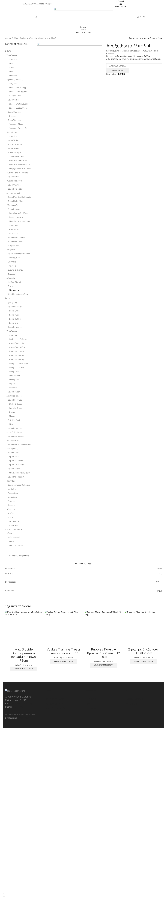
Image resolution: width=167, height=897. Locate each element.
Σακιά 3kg (13, 323)
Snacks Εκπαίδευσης (18, 92)
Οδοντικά (12, 262)
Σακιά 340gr (14, 311)
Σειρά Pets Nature (15, 189)
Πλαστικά (12, 266)
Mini (11, 63)
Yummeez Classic (16, 124)
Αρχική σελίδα (11, 38)
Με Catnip (12, 489)
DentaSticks (12, 132)
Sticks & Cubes (15, 404)
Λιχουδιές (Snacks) (15, 79)
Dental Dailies (15, 96)
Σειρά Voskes (13, 100)
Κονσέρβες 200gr (16, 351)
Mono (11, 71)
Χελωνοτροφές (14, 537)
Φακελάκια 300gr (17, 347)
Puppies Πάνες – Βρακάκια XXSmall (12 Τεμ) (103, 653)
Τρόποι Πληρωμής (134, 699)
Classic (12, 67)
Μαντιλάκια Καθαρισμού (19, 221)
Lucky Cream (14, 371)
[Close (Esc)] (3, 893)
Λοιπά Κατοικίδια (83, 32)
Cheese (12, 116)
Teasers (11, 505)
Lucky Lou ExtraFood (18, 367)
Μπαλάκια (12, 497)
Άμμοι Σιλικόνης (16, 460)
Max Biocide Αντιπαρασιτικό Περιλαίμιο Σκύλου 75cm (24, 654)
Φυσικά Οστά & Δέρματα (17, 173)
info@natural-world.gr (22, 703)
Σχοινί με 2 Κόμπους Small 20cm (143, 651)
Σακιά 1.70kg (15, 319)
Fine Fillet (13, 388)
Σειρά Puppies (14, 209)
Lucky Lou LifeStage (18, 339)
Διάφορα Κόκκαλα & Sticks (20, 168)
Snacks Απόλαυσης (17, 87)
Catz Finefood (14, 375)
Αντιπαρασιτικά (13, 193)
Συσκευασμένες (16, 545)
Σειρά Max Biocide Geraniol (19, 197)
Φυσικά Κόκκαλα (16, 156)
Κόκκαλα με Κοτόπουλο (19, 164)
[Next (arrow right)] (4, 896)
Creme (12, 412)
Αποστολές (131, 703)
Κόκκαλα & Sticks (14, 144)
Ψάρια (9, 533)
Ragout (12, 384)
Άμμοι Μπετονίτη (16, 465)
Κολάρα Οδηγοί (14, 282)
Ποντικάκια (13, 493)
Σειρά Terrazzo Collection (19, 254)
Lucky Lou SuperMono (18, 363)
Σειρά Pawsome (15, 327)
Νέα (120, 4)
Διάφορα (11, 274)
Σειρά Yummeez (15, 120)
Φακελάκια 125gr (17, 343)
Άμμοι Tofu (14, 456)
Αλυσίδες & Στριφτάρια (18, 294)
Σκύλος (83, 27)
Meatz (11, 424)
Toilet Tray (13, 225)
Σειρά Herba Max (15, 201)
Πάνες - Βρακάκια (17, 217)
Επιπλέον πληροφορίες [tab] (84, 564)
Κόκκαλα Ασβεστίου (18, 160)
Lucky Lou (12, 335)
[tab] (83, 563)
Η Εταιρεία (120, 1)
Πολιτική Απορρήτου (55, 699)
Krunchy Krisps (15, 408)
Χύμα (11, 541)
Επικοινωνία (120, 6)
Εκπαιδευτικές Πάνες (18, 213)
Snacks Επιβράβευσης (18, 104)
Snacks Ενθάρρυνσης (18, 108)
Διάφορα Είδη (13, 245)
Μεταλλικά (51, 38)
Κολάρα (11, 513)
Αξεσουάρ (33, 38)
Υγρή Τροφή (12, 55)
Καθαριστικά (14, 229)
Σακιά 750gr (14, 315)
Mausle (12, 416)
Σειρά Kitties (13, 452)
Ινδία (159, 591)
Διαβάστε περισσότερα (23, 669)
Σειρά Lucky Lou (15, 307)
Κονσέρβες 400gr (17, 355)
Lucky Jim (12, 59)
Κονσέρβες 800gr (17, 359)
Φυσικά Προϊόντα (14, 181)
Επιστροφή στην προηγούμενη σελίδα (145, 38)
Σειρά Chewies (14, 112)
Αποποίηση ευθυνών (55, 708)
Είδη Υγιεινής (12, 205)
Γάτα (83, 30)
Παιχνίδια (11, 249)
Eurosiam (125, 51)
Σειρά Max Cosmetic (16, 237)
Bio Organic (14, 379)
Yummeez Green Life (18, 128)
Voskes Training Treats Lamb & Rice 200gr (63, 651)
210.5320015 (18, 707)
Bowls (41, 38)
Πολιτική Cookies (54, 703)
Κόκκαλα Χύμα (14, 152)
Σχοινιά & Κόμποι (15, 270)
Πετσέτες (13, 233)
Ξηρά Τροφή (12, 303)
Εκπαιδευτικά (14, 258)
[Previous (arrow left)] (3, 896)
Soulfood (13, 75)
